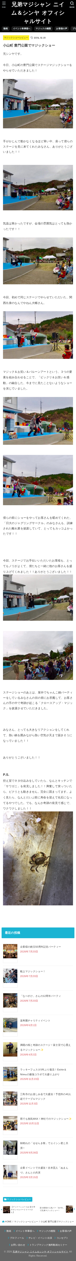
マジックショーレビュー (16, 37)
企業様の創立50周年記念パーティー (40, 946)
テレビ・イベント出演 (40, 1238)
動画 (6, 28)
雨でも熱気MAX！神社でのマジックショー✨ (46, 1118)
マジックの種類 (43, 28)
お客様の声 (61, 28)
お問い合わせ (18, 1245)
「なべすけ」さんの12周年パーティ (40, 996)
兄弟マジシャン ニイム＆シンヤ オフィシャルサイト (38, 12)
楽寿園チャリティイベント (35, 1020)
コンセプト (62, 1238)
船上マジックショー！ (32, 971)
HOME (8, 1222)
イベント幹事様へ (21, 28)
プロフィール (17, 1238)
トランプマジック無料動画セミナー (48, 1245)
